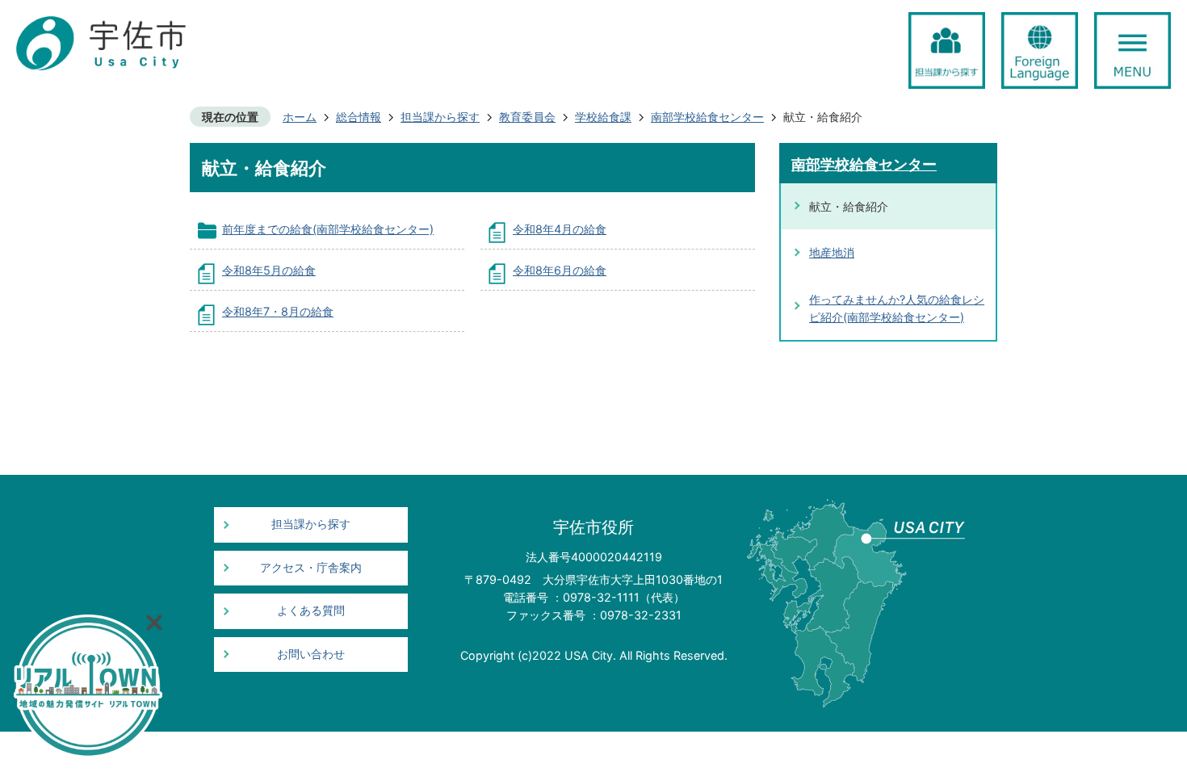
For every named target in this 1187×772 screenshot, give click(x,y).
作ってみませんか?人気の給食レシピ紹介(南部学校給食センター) (896, 308)
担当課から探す (440, 117)
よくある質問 (311, 610)
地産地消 (831, 252)
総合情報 (358, 117)
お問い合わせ (311, 654)
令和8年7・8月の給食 (277, 311)
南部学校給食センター (707, 117)
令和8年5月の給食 (269, 270)
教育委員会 (527, 117)
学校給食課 (603, 117)
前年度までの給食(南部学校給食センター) (328, 229)
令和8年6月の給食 (559, 270)
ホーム (300, 117)
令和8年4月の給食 (559, 229)
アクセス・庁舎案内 (311, 567)
